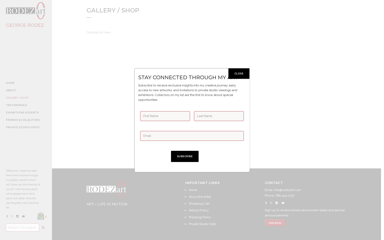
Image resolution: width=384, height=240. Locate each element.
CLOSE (239, 73)
